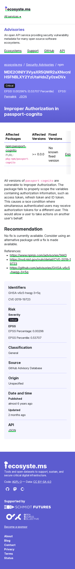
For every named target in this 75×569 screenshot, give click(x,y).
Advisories (14, 29)
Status (8, 558)
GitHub (49, 51)
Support (33, 51)
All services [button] (11, 16)
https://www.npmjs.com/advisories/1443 (38, 255)
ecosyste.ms (17, 9)
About (8, 536)
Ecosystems (13, 51)
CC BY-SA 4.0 (42, 481)
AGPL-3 (17, 481)
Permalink (10, 96)
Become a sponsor (15, 527)
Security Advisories (40, 64)
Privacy (9, 549)
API (62, 51)
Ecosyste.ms (25, 465)
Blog (7, 540)
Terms (8, 553)
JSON (23, 96)
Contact (10, 545)
